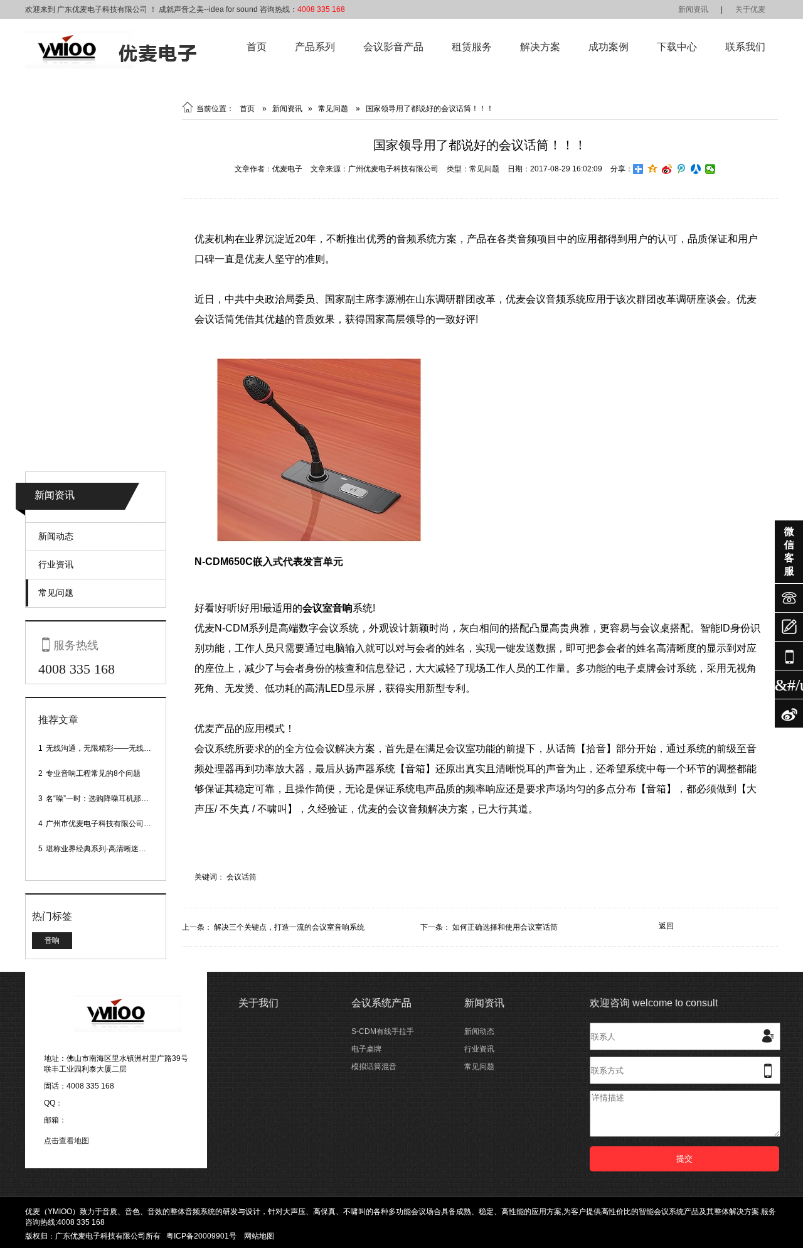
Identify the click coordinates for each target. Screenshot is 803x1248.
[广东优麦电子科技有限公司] (110, 66)
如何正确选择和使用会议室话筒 (505, 927)
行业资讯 (55, 564)
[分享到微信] (710, 169)
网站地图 (259, 1236)
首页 (257, 46)
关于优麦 (750, 9)
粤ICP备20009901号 (201, 1236)
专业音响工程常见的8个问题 (93, 773)
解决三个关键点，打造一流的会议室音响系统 (289, 927)
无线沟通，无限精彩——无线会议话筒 (110, 748)
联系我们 (745, 46)
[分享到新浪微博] (667, 169)
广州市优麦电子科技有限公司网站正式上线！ (121, 823)
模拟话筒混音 (373, 1066)
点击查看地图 (66, 1140)
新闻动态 (55, 536)
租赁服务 (472, 46)
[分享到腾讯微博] (681, 169)
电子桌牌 (366, 1049)
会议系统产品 (381, 1003)
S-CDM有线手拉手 (382, 1031)
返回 (666, 926)
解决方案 (540, 46)
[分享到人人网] (696, 169)
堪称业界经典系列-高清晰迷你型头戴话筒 (115, 848)
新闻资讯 (693, 9)
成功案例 (608, 46)
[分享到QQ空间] (652, 169)
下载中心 (677, 46)
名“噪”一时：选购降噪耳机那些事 (101, 798)
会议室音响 (327, 608)
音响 (52, 940)
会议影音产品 (393, 46)
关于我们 (258, 1003)
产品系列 (315, 46)
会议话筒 (241, 877)
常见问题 (55, 593)
